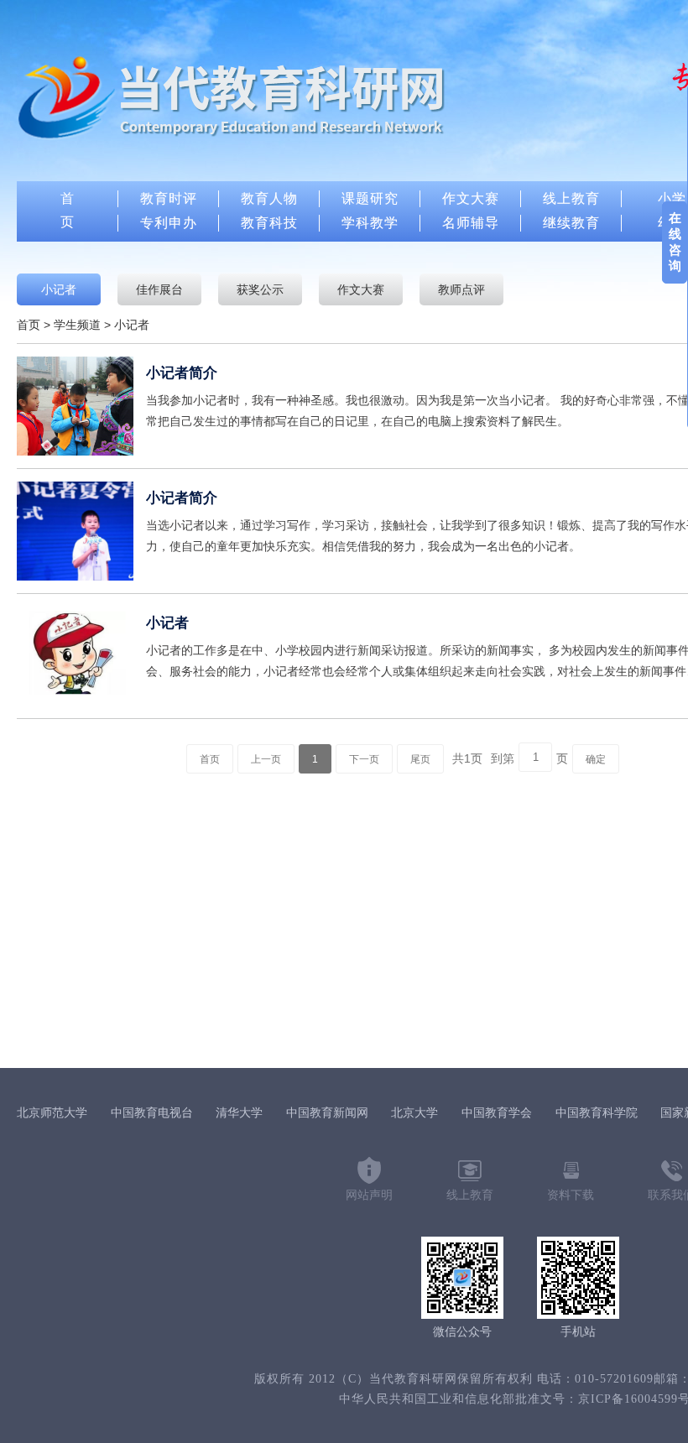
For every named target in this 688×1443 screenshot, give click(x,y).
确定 (596, 759)
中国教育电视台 (152, 1112)
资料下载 (570, 1195)
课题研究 (370, 198)
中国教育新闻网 (327, 1112)
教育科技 (269, 223)
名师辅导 (470, 223)
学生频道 (77, 324)
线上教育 (571, 198)
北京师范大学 (52, 1112)
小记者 (58, 289)
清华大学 (239, 1112)
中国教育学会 (496, 1112)
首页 (28, 324)
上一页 (266, 759)
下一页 (364, 759)
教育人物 (269, 198)
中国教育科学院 (596, 1112)
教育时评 (168, 198)
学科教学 (370, 223)
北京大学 (414, 1112)
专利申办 (168, 223)
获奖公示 (260, 289)
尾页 (420, 759)
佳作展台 (159, 289)
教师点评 (461, 289)
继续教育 (571, 223)
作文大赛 (470, 198)
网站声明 (369, 1195)
